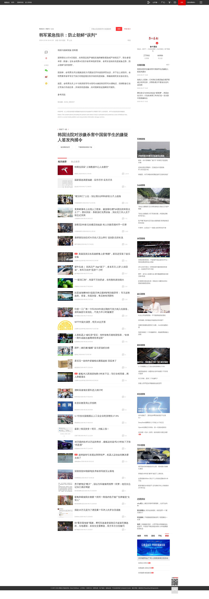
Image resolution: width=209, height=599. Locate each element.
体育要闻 (141, 238)
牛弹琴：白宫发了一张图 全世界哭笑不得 (152, 228)
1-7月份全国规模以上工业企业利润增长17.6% (97, 416)
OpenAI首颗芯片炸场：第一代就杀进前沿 (152, 427)
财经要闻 (141, 345)
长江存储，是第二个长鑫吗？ (148, 378)
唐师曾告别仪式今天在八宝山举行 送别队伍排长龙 (99, 237)
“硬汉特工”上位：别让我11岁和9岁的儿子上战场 (98, 196)
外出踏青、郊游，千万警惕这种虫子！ (151, 563)
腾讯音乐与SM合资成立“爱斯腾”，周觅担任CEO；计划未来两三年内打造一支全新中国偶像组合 (153, 95)
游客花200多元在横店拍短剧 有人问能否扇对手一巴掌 (101, 224)
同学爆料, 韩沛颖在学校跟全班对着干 (150, 320)
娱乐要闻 (141, 294)
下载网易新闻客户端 (85, 147)
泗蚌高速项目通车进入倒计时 (89, 390)
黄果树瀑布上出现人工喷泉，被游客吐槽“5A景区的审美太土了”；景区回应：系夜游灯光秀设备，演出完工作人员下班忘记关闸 (102, 212)
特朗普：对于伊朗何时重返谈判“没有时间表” (153, 174)
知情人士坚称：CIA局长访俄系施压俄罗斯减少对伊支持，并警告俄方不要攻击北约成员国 (153, 82)
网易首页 (7, 2)
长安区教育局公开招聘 (85, 403)
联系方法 (89, 593)
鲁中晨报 (62, 40)
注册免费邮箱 (191, 2)
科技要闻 (141, 394)
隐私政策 (108, 593)
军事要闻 (141, 139)
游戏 (153, 536)
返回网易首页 (65, 147)
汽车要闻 (141, 445)
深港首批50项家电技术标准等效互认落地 (94, 471)
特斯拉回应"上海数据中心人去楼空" (92, 167)
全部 (167, 64)
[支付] (170, 2)
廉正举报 (134, 593)
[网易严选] (163, 2)
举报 (129, 40)
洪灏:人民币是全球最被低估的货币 (150, 383)
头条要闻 (141, 185)
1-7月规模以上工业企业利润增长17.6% (151, 366)
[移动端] (149, 2)
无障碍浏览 (20, 2)
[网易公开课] (155, 2)
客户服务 (102, 593)
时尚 (146, 536)
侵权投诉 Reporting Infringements (148, 593)
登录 (182, 2)
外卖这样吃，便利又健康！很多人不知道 (152, 573)
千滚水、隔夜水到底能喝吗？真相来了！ (152, 568)
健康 (139, 536)
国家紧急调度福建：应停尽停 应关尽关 (93, 180)
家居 (167, 536)
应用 (12, 2)
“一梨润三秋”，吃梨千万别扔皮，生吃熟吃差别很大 (99, 280)
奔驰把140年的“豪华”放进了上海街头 (150, 473)
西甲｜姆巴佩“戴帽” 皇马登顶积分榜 (92, 348)
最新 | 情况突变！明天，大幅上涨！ (92, 429)
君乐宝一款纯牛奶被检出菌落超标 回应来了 (96, 361)
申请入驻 (127, 29)
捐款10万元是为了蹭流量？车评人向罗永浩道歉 (98, 510)
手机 (160, 536)
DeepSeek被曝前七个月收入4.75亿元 (151, 422)
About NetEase (74, 593)
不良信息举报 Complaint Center (121, 593)
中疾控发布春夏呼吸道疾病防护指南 (150, 578)
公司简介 (82, 593)
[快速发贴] (46, 52)
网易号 (48, 29)
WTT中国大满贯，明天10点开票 (90, 322)
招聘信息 (95, 593)
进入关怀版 (28, 2)
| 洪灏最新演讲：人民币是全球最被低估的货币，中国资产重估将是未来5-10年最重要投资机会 (152, 526)
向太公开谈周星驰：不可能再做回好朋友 (152, 315)
